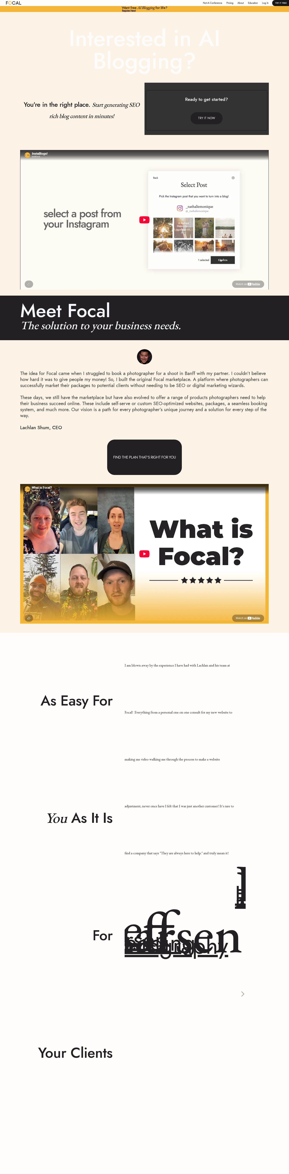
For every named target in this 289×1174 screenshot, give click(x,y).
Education (253, 3)
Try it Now (206, 118)
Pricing (229, 3)
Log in (265, 3)
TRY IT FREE (281, 3)
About (241, 3)
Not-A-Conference (212, 3)
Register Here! (129, 10)
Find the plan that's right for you (144, 457)
